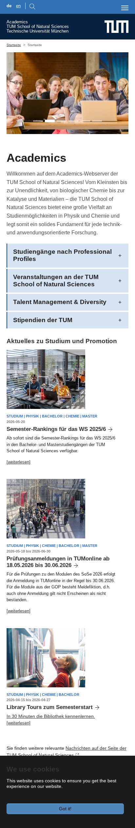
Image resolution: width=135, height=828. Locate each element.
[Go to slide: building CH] (97, 121)
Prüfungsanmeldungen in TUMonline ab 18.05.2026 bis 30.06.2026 (58, 562)
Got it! (65, 808)
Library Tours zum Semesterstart (50, 707)
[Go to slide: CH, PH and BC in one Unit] (38, 121)
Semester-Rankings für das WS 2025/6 (56, 429)
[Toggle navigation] (124, 7)
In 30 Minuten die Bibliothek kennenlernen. (51, 716)
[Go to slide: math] (73, 121)
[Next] (117, 93)
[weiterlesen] (18, 462)
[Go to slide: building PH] (85, 121)
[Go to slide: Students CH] (62, 121)
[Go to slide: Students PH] (50, 121)
